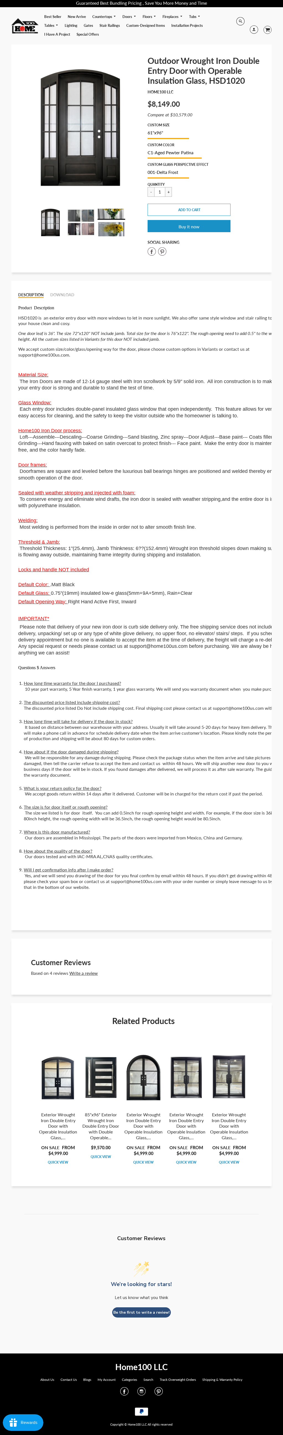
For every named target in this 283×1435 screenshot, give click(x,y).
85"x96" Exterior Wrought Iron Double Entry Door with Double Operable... (100, 1126)
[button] (189, 210)
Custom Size (159, 125)
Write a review (83, 973)
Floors (148, 16)
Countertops (102, 16)
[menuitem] (52, 16)
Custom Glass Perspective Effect (178, 165)
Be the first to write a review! (141, 1312)
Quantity (156, 184)
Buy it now (189, 226)
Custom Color (161, 145)
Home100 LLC (160, 92)
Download (62, 294)
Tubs (193, 16)
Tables (49, 25)
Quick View (58, 1162)
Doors (127, 16)
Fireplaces (171, 16)
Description (31, 294)
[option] (81, 128)
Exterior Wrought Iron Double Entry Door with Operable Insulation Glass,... (58, 1126)
